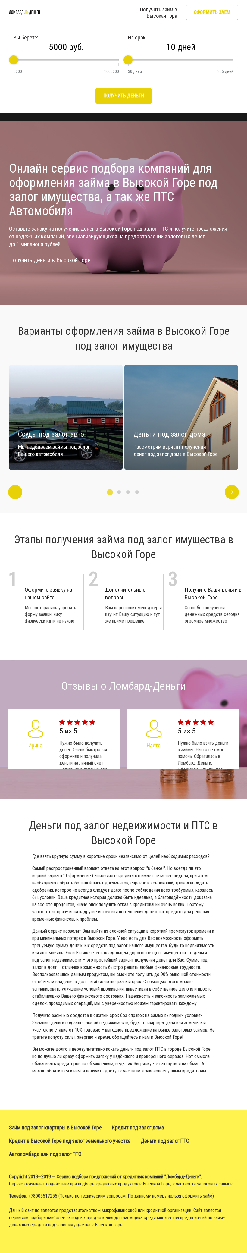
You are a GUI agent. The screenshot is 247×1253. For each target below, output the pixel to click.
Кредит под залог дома (138, 1127)
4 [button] (137, 492)
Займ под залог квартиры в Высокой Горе (55, 1127)
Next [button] (232, 492)
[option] (181, 417)
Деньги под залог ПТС (165, 1141)
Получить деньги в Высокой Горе (50, 260)
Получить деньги (123, 96)
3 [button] (128, 492)
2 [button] (119, 492)
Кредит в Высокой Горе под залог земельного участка (69, 1141)
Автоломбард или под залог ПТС (45, 1154)
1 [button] (110, 492)
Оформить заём (212, 12)
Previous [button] (15, 492)
